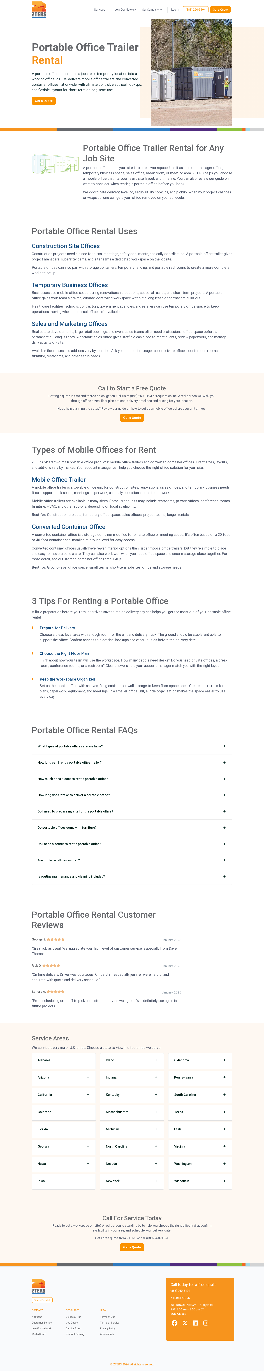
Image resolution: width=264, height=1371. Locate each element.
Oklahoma (181, 1060)
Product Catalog (75, 1334)
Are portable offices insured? (59, 860)
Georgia (43, 1146)
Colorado (44, 1112)
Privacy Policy (107, 1328)
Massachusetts (117, 1112)
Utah (177, 1129)
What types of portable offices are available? (70, 746)
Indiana (111, 1077)
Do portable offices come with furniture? (67, 827)
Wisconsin (181, 1181)
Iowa (41, 1181)
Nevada (111, 1164)
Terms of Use (107, 1316)
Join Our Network (125, 9)
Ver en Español (42, 1300)
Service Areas (74, 1328)
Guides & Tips (73, 1316)
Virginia (179, 1146)
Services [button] (99, 9)
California (45, 1095)
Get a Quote (220, 9)
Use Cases (72, 1322)
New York (113, 1181)
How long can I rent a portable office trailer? (70, 762)
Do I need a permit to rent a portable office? (69, 844)
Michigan (112, 1129)
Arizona (43, 1077)
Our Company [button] (150, 9)
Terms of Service (109, 1322)
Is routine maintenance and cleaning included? (71, 876)
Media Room (39, 1334)
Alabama (44, 1060)
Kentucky (113, 1095)
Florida (43, 1129)
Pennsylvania (183, 1077)
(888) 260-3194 (195, 9)
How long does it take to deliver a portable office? (74, 795)
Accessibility (107, 1334)
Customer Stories (42, 1322)
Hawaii (42, 1164)
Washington (183, 1164)
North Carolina (116, 1146)
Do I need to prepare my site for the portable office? (75, 811)
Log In (175, 9)
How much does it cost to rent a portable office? (73, 779)
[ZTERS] (39, 9)
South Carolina (185, 1095)
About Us (37, 1316)
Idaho (110, 1060)
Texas (178, 1112)
